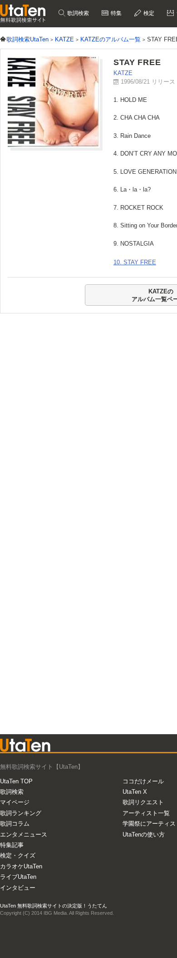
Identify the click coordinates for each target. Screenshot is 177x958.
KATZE (123, 73)
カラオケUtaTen (21, 866)
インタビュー (17, 887)
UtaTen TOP (16, 781)
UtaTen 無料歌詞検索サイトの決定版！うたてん (53, 905)
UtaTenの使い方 (144, 834)
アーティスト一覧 (146, 813)
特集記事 (12, 845)
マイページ (15, 802)
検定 (148, 13)
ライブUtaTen (18, 876)
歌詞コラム (15, 823)
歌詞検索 (77, 13)
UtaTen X (135, 791)
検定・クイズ (17, 855)
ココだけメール (143, 781)
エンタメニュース (23, 834)
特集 (115, 13)
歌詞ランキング (20, 813)
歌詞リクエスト (143, 802)
